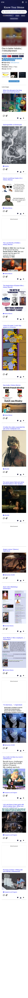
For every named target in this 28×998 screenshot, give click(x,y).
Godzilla (6, 166)
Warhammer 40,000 (9, 575)
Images (17, 15)
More (22, 56)
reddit (5, 58)
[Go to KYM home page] (2, 2)
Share (4, 56)
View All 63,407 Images (14, 81)
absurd (9, 58)
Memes (23, 15)
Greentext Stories (9, 625)
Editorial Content (14, 18)
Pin (9, 56)
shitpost (4, 60)
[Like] (20, 118)
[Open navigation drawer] (26, 2)
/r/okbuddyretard (10, 60)
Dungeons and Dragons (10, 792)
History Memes (8, 208)
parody (14, 58)
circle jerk (19, 58)
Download (15, 56)
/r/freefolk (6, 469)
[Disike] (18, 118)
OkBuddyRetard (15, 62)
